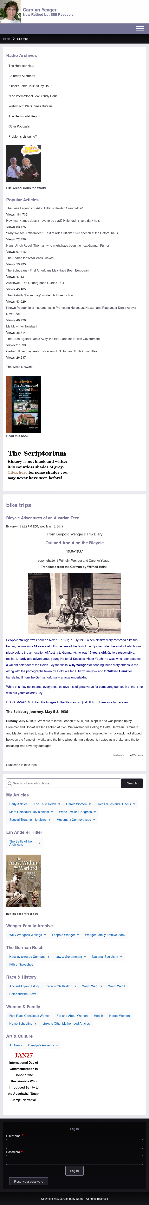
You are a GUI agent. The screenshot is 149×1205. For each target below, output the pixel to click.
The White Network (19, 366)
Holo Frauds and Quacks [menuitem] (112, 805)
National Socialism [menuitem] (103, 957)
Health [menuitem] (98, 1015)
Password (13, 1152)
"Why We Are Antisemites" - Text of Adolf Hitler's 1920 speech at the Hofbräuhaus (62, 233)
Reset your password (28, 1181)
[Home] (10, 11)
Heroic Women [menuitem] (75, 805)
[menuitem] (74, 66)
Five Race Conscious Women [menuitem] (29, 1015)
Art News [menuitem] (15, 1045)
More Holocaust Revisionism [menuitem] (27, 812)
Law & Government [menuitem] (67, 957)
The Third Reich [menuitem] (43, 805)
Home (6, 39)
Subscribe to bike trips (21, 764)
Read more (118, 755)
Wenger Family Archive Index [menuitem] (105, 935)
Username (13, 1136)
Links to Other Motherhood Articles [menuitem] (66, 1023)
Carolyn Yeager (39, 9)
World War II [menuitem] (116, 986)
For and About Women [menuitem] (72, 1015)
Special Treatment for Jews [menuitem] (26, 820)
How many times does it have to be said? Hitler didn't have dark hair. (53, 220)
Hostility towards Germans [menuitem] (25, 957)
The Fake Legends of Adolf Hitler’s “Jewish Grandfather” (44, 208)
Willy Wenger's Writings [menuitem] (24, 936)
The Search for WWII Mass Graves (30, 258)
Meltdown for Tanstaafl (21, 326)
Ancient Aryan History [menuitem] (24, 986)
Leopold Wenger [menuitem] (62, 936)
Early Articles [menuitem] (18, 804)
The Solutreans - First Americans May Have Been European (47, 270)
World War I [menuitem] (88, 987)
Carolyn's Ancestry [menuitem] (39, 1046)
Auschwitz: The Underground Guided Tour (35, 282)
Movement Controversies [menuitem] (72, 820)
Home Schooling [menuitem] (19, 1024)
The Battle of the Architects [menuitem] (19, 843)
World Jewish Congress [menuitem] (74, 812)
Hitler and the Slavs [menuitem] (22, 994)
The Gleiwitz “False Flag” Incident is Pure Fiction (39, 295)
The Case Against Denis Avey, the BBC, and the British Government (53, 338)
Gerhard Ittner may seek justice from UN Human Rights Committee (51, 351)
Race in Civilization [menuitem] (57, 987)
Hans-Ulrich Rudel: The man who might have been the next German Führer (57, 245)
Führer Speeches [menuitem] (21, 964)
